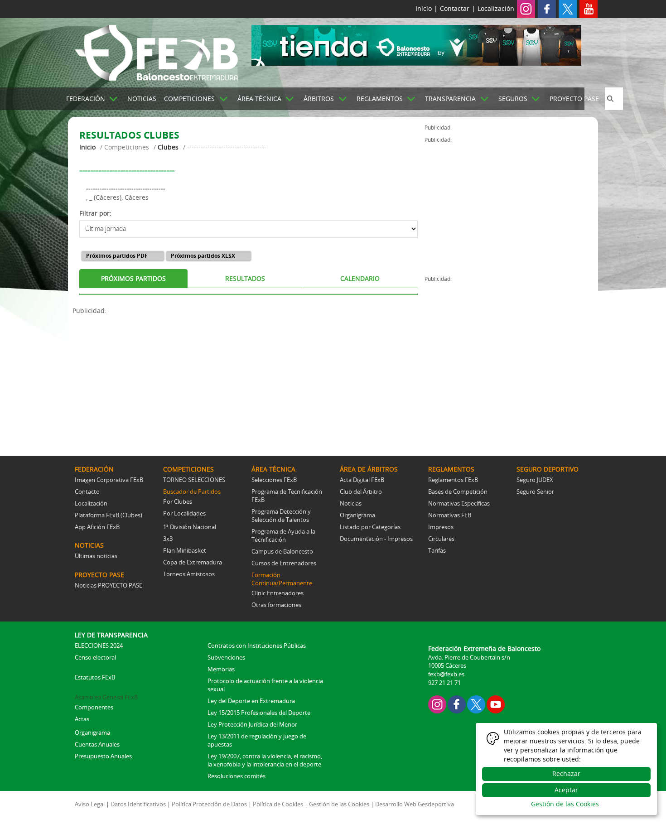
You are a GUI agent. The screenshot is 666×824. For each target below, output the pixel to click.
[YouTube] (496, 703)
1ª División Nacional (189, 527)
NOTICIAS (141, 98)
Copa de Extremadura (192, 562)
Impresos (441, 527)
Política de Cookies (278, 804)
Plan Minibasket (184, 550)
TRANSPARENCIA (450, 98)
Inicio (423, 8)
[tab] (133, 278)
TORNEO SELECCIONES (194, 480)
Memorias (221, 669)
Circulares (441, 539)
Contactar (454, 8)
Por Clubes (177, 501)
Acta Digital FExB (362, 480)
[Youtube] (588, 8)
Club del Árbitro (361, 491)
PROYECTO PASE (574, 98)
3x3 (168, 539)
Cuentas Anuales (97, 744)
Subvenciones (226, 657)
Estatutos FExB (95, 677)
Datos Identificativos (138, 804)
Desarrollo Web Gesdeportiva (414, 804)
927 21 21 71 (444, 683)
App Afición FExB (97, 527)
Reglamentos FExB (453, 480)
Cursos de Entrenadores (283, 563)
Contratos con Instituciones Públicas (257, 645)
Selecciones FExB (274, 480)
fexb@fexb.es (446, 674)
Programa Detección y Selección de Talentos (281, 515)
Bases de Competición (457, 491)
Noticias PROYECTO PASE (108, 585)
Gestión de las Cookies (339, 804)
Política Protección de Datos (209, 804)
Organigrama (357, 515)
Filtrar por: (95, 213)
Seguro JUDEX (534, 480)
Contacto (87, 491)
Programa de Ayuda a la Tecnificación (283, 535)
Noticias (351, 503)
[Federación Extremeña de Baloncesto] (156, 51)
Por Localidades (184, 513)
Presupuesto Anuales (103, 756)
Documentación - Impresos (376, 539)
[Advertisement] (248, 378)
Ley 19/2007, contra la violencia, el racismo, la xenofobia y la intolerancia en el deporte (265, 760)
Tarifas (437, 550)
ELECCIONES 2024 (99, 645)
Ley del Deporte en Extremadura (251, 701)
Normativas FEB (449, 515)
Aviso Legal (90, 804)
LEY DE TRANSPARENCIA (111, 635)
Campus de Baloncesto (282, 551)
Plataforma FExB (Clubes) (108, 515)
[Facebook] (547, 8)
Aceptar (566, 789)
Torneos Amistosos (189, 574)
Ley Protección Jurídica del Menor (252, 724)
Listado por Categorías (370, 527)
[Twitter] (568, 8)
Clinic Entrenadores (277, 593)
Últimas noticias (96, 556)
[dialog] (566, 769)
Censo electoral (95, 657)
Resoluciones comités (236, 776)
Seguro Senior (535, 491)
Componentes (94, 707)
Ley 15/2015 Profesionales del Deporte (259, 712)
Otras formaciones (276, 605)
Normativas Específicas (459, 503)
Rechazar (566, 773)
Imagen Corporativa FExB (109, 480)
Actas (82, 719)
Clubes (168, 147)
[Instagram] (526, 8)
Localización (496, 8)
